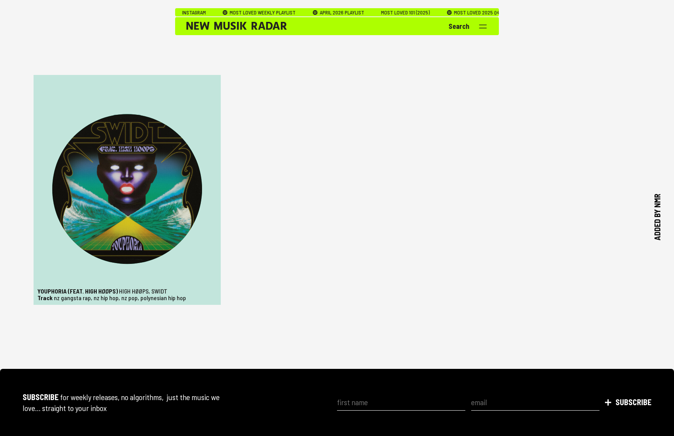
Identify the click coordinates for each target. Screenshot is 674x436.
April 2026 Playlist (324, 12)
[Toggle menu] (483, 26)
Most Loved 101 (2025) (388, 12)
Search (459, 26)
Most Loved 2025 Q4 (458, 12)
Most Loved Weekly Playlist (244, 12)
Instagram (176, 12)
